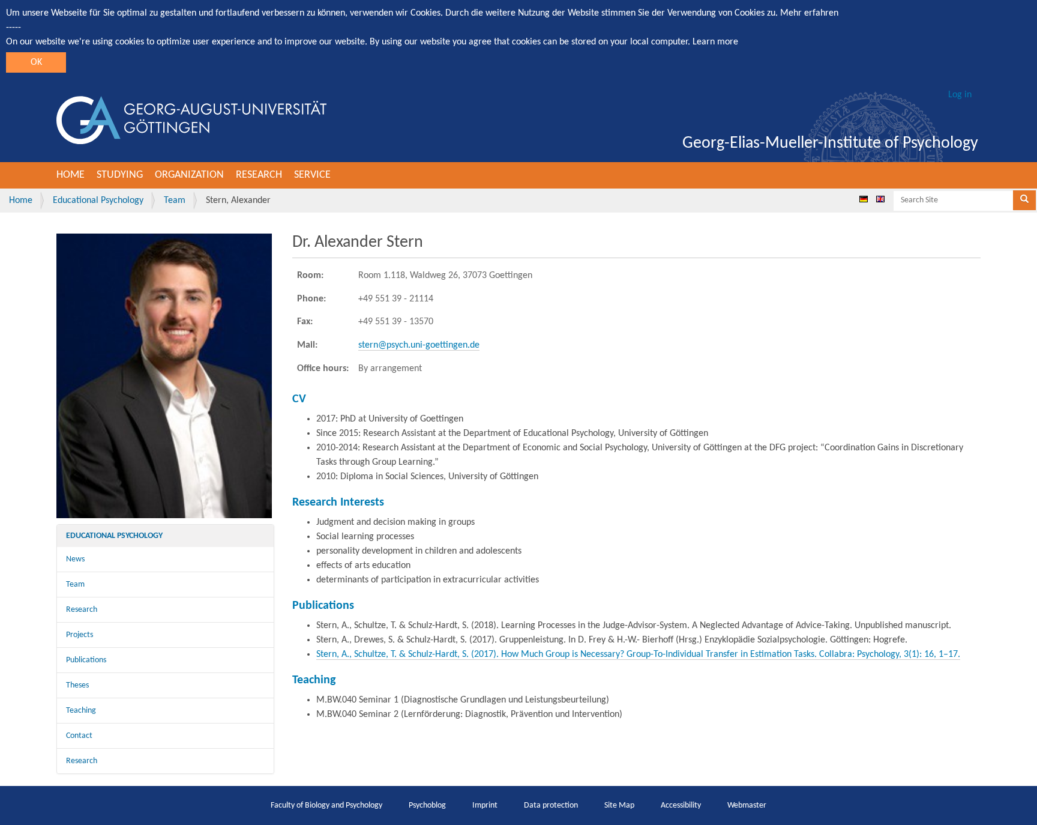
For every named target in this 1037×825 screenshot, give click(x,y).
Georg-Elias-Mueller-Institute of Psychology (830, 143)
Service (312, 175)
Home (70, 175)
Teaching (81, 710)
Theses (77, 685)
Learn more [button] (715, 42)
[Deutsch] (863, 199)
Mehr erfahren (809, 13)
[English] (880, 199)
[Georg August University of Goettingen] (191, 120)
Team (174, 200)
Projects (79, 634)
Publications (86, 660)
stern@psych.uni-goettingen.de (418, 345)
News (75, 559)
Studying (120, 175)
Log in (960, 95)
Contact (79, 735)
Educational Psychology (98, 200)
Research (259, 175)
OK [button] (36, 62)
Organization (189, 175)
